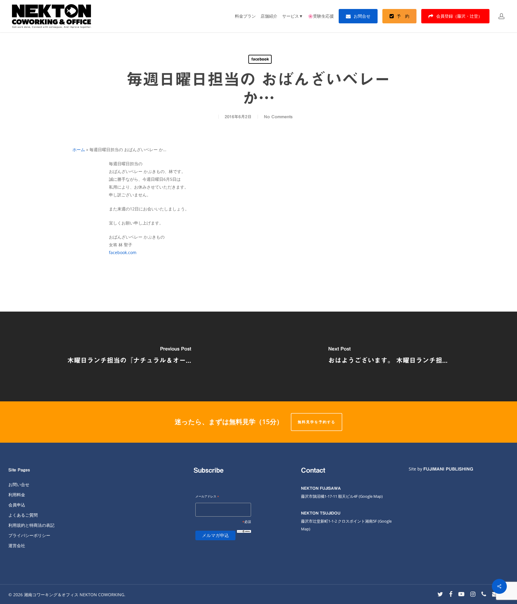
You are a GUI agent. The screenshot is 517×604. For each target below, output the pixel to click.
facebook (260, 59)
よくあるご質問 (23, 515)
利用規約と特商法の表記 (31, 525)
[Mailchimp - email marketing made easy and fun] (244, 536)
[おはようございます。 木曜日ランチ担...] (387, 356)
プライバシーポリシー (29, 535)
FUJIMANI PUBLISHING (448, 469)
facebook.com (122, 252)
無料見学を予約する (316, 421)
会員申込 (16, 505)
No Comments (278, 117)
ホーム (78, 149)
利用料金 (16, 494)
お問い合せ (18, 484)
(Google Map (370, 496)
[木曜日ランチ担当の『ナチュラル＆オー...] (129, 356)
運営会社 (16, 545)
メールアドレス (207, 497)
